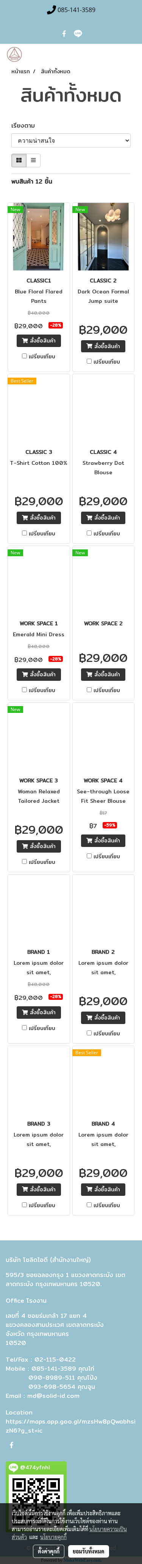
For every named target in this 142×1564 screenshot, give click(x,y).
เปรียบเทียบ (42, 356)
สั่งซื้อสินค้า (42, 340)
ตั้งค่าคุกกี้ (48, 1551)
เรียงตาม (26, 125)
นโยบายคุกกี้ (53, 1536)
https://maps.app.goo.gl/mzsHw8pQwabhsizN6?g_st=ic (71, 1426)
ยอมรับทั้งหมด (89, 1551)
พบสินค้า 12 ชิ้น (31, 181)
